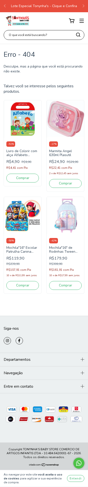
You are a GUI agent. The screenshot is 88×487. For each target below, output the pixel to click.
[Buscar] (78, 35)
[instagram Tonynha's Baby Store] (7, 340)
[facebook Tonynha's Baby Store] (19, 340)
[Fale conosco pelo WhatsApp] (78, 463)
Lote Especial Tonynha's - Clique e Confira (44, 6)
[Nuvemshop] (44, 465)
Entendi (76, 478)
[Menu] (81, 21)
